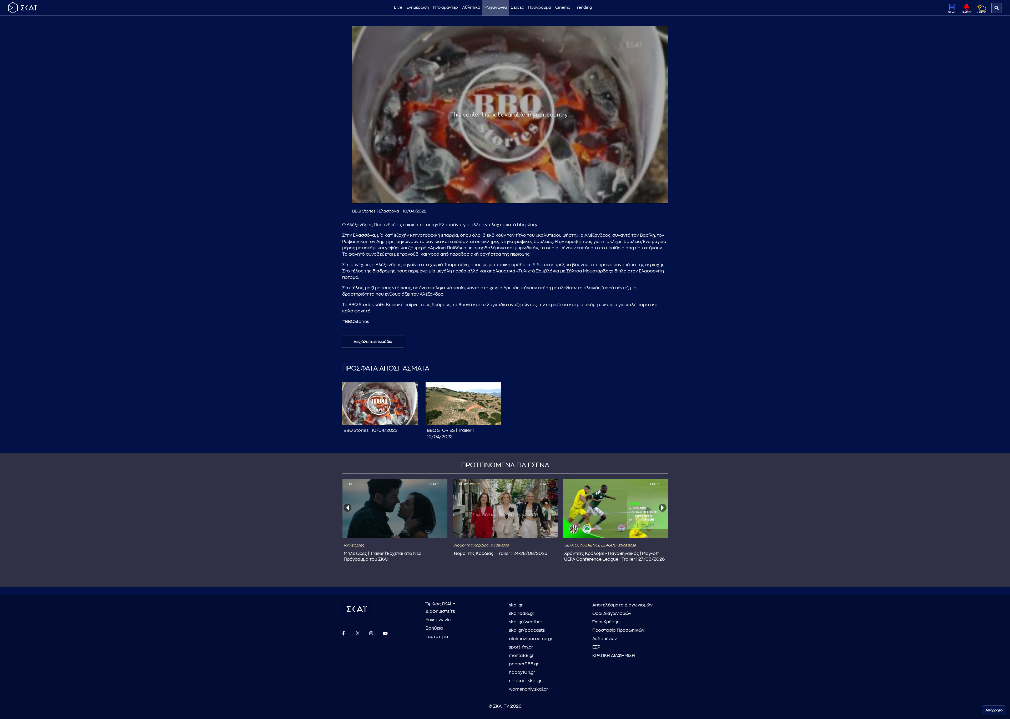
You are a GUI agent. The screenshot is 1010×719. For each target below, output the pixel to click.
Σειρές (517, 7)
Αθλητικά (471, 7)
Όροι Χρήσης (605, 622)
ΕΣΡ (596, 647)
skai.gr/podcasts (527, 630)
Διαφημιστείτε (440, 611)
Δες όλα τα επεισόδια (373, 341)
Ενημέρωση (417, 7)
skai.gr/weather (525, 622)
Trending (583, 7)
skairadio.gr (521, 613)
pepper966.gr (524, 664)
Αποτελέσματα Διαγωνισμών (622, 605)
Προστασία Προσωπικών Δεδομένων (618, 634)
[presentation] (347, 508)
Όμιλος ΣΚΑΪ (439, 604)
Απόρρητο (994, 710)
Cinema (562, 7)
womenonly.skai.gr (528, 689)
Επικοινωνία (438, 620)
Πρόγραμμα (539, 7)
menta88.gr (521, 656)
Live (398, 7)
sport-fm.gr (521, 647)
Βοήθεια (434, 628)
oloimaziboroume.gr (531, 639)
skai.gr (516, 605)
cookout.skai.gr (525, 681)
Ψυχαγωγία (495, 7)
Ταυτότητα (437, 637)
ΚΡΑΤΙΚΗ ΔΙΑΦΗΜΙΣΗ (613, 656)
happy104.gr (522, 672)
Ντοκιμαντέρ (445, 7)
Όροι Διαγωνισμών (611, 613)
